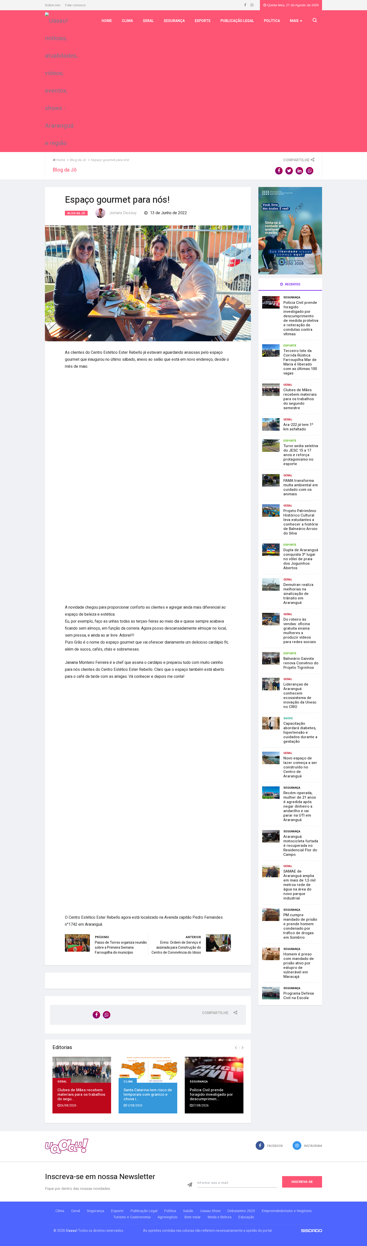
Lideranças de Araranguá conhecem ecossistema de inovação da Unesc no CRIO (300, 696)
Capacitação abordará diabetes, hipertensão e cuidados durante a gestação (300, 732)
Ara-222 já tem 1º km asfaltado (298, 427)
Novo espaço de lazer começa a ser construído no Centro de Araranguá (300, 767)
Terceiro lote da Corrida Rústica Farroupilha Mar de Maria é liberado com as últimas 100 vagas (300, 362)
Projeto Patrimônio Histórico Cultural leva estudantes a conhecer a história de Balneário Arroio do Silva (300, 522)
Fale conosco (75, 5)
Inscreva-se (302, 1181)
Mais (294, 20)
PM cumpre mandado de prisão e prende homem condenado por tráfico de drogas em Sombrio (300, 926)
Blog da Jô (76, 213)
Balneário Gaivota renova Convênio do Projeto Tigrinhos (300, 663)
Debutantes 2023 (241, 1211)
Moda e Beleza (219, 1217)
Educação (246, 1217)
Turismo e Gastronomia (132, 1217)
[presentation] (236, 1047)
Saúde (288, 718)
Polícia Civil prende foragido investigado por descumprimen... (211, 1094)
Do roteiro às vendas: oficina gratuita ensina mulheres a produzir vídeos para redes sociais (299, 631)
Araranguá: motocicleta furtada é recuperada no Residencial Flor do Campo (300, 845)
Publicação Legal (237, 20)
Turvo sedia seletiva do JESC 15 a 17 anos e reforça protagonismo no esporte (300, 455)
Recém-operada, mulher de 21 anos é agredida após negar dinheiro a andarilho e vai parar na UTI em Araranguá (299, 806)
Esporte (202, 20)
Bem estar (192, 1217)
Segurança (174, 20)
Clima (127, 20)
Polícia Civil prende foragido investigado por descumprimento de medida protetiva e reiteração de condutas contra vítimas (300, 318)
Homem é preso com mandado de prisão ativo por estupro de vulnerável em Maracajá (298, 965)
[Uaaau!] (66, 1145)
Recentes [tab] (292, 284)
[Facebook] (245, 5)
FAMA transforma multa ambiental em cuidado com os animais (300, 487)
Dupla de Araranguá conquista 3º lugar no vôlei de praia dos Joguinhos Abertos (300, 559)
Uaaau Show (210, 1211)
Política (272, 20)
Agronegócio (168, 1217)
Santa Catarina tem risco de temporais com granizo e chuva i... (148, 1094)
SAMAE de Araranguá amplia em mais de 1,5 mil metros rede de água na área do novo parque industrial (299, 885)
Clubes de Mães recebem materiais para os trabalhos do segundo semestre (300, 399)
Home (107, 20)
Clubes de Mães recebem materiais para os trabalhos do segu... (81, 1094)
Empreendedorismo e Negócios (287, 1211)
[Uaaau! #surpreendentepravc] (61, 80)
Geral (148, 20)
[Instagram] (252, 5)
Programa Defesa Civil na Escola (298, 996)
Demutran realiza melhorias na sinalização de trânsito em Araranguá (298, 593)
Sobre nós (52, 5)
